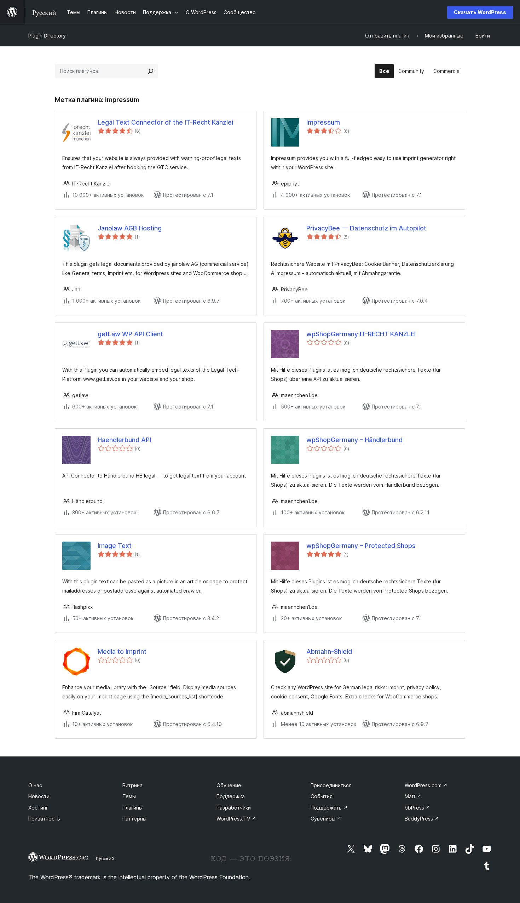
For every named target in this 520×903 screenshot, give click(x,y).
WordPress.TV (236, 819)
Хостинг (38, 808)
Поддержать (329, 808)
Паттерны (134, 819)
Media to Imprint (122, 651)
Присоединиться (331, 785)
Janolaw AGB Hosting (130, 228)
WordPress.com (426, 785)
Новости (39, 796)
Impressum (323, 122)
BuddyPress (422, 819)
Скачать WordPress (480, 12)
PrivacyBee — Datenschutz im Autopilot (366, 228)
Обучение (228, 785)
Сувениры (326, 819)
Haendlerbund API (124, 440)
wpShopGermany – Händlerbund (354, 440)
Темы (129, 796)
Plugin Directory (47, 36)
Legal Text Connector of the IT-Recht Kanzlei (165, 122)
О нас (35, 785)
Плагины (132, 808)
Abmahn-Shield (329, 651)
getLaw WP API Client (130, 334)
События (322, 796)
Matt (413, 796)
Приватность (44, 819)
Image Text (115, 545)
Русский (105, 858)
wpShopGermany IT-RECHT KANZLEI (361, 334)
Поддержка (230, 796)
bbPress (417, 808)
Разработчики (233, 808)
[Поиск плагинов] (151, 71)
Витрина (132, 785)
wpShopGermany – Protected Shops (361, 545)
